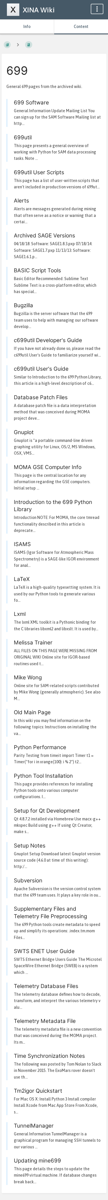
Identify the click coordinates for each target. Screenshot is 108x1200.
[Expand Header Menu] (97, 9)
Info (27, 26)
